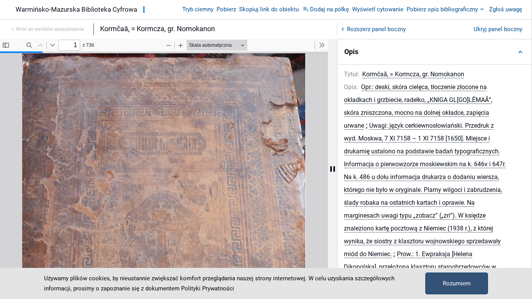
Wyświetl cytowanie (377, 9)
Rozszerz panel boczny (376, 29)
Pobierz (226, 9)
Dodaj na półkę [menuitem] (329, 9)
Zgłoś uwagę (505, 9)
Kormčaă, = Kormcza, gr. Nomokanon (413, 74)
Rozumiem (456, 283)
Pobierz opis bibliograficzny (442, 9)
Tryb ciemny (197, 9)
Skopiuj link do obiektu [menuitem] (269, 9)
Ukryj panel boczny (498, 29)
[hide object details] (332, 169)
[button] (435, 51)
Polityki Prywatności (207, 288)
